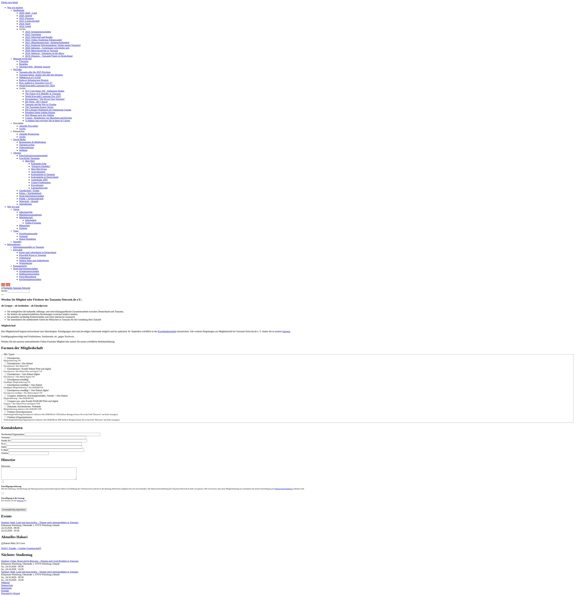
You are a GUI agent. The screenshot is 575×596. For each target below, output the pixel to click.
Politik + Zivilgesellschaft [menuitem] (31, 198)
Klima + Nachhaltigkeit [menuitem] (30, 193)
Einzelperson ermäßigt (17, 379)
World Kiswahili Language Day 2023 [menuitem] (43, 96)
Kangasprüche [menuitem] (20, 266)
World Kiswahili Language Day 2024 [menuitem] (37, 85)
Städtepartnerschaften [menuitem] (29, 274)
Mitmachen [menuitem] (24, 225)
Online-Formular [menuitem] (33, 223)
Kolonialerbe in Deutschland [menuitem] (44, 177)
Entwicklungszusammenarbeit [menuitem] (33, 155)
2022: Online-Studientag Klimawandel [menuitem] (43, 40)
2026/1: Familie (21, 548)
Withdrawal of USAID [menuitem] (30, 77)
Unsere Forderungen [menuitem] (41, 182)
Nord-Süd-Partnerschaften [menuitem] (31, 196)
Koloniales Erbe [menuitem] (38, 163)
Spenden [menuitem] (17, 241)
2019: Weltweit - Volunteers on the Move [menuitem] (44, 53)
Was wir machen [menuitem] (15, 7)
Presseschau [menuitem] (19, 131)
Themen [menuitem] (17, 153)
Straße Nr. (6, 440)
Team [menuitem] (15, 231)
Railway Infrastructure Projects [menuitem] (33, 80)
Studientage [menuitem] (18, 10)
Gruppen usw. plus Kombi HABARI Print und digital (32, 401)
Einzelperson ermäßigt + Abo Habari (24, 385)
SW (8, 284)
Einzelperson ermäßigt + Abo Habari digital (28, 390)
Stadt (3, 447)
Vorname (5, 437)
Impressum (6, 588)
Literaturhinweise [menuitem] (39, 188)
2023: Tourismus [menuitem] (33, 34)
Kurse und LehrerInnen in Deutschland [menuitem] (37, 252)
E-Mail (4, 450)
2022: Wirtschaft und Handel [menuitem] (38, 37)
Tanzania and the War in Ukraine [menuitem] (40, 104)
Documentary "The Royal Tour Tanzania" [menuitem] (45, 99)
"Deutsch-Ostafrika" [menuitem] (40, 166)
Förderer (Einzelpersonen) (19, 412)
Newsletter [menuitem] (18, 123)
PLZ (3, 443)
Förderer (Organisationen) (19, 417)
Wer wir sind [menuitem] (13, 206)
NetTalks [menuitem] (17, 69)
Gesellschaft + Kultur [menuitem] (29, 190)
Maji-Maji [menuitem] (30, 161)
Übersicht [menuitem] (23, 61)
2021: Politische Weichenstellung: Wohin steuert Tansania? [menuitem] (53, 45)
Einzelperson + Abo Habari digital (23, 374)
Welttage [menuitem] (23, 150)
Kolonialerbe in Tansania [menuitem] (43, 174)
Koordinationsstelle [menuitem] (28, 233)
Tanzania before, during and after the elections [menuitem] (41, 75)
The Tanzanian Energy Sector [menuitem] (39, 107)
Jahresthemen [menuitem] (25, 204)
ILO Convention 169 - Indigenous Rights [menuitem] (44, 91)
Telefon (4, 453)
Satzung (20, 500)
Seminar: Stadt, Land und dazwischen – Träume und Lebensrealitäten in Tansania (39, 522)
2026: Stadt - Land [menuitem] (28, 13)
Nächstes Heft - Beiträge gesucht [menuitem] (34, 66)
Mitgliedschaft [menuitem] (26, 217)
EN (3, 284)
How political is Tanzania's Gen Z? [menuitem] (35, 83)
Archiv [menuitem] (22, 29)
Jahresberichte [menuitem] (25, 212)
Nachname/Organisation (12, 434)
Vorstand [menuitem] (23, 236)
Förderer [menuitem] (23, 228)
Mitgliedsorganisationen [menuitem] (30, 215)
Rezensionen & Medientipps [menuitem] (32, 142)
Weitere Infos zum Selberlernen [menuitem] (34, 260)
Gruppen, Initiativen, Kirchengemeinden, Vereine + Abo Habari (37, 395)
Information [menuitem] (30, 220)
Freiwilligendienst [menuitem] (27, 276)
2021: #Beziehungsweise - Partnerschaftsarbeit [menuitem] (47, 42)
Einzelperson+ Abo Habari (20, 363)
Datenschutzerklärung (284, 489)
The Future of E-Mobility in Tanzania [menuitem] (43, 93)
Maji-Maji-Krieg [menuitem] (39, 169)
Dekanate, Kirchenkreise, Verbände (24, 406)
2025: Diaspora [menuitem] (26, 18)
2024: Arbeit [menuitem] (25, 26)
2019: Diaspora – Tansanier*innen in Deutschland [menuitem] (48, 56)
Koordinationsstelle (167, 331)
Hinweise (5, 466)
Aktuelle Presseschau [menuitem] (29, 134)
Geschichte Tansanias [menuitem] (29, 158)
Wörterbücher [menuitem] (25, 263)
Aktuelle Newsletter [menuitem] (28, 126)
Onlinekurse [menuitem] (25, 258)
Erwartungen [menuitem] (37, 185)
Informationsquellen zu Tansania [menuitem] (28, 247)
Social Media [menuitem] (19, 139)
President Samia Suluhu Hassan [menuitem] (40, 112)
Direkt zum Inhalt (9, 2)
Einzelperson (13, 358)
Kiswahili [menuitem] (17, 250)
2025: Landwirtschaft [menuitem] (29, 21)
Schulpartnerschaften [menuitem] (29, 271)
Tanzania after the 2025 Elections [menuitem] (35, 72)
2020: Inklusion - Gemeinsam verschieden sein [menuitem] (47, 48)
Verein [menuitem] (16, 209)
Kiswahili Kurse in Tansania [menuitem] (32, 255)
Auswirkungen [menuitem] (38, 171)
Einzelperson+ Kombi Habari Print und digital (29, 369)
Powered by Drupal (10, 593)
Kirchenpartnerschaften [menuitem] (30, 279)
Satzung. (286, 331)
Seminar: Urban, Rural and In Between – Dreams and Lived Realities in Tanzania (39, 561)
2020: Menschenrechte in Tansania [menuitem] (41, 50)
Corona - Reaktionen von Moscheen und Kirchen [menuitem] (48, 118)
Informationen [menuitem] (14, 244)
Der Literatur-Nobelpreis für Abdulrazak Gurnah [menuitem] (48, 110)
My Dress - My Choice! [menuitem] (36, 101)
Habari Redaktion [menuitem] (27, 239)
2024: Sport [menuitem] (24, 23)
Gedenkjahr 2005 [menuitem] (39, 180)
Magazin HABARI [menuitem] (22, 58)
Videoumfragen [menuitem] (26, 147)
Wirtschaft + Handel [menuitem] (28, 201)
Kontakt (5, 590)
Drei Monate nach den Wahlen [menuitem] (39, 115)
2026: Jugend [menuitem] (25, 15)
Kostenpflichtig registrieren (13, 510)
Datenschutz (7, 585)
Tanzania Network (21, 288)
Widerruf (5, 582)
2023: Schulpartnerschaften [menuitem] (38, 32)
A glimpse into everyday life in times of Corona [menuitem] (47, 120)
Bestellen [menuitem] (23, 64)
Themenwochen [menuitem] (26, 145)
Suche (4, 290)
